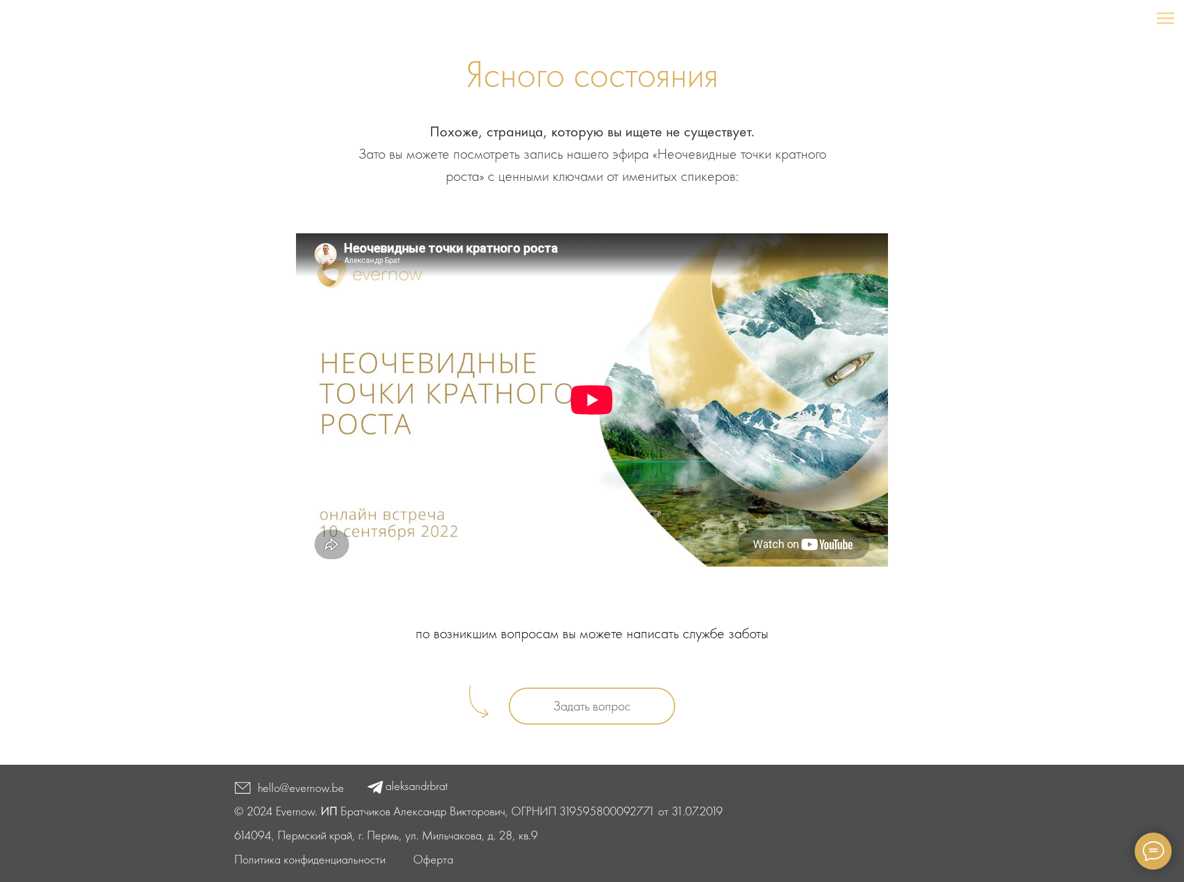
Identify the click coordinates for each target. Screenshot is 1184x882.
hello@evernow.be (301, 788)
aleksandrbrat (416, 786)
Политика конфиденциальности (309, 859)
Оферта (433, 859)
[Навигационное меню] (1165, 18)
